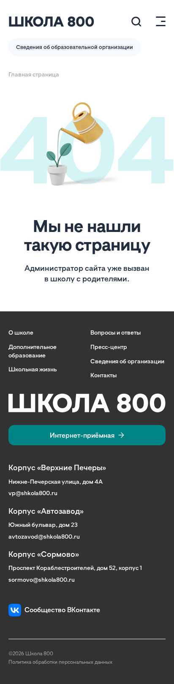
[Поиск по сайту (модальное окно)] (136, 21)
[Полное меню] (157, 22)
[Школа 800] (51, 21)
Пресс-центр (108, 346)
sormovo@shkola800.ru (41, 579)
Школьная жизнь (32, 369)
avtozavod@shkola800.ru (44, 536)
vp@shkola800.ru (32, 492)
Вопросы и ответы (115, 332)
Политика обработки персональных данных (60, 662)
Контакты (103, 375)
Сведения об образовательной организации (74, 47)
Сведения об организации (127, 361)
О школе (20, 332)
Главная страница (33, 74)
